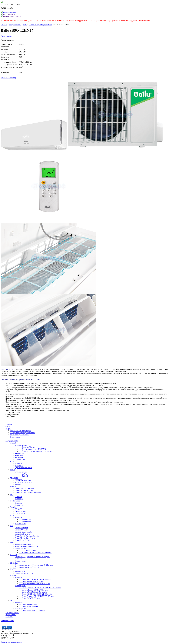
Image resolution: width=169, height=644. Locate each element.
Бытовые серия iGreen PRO (25, 544)
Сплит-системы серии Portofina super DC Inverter (34, 565)
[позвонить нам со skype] (11, 16)
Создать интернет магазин (11, 642)
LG (11, 495)
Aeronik (13, 443)
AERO (12, 515)
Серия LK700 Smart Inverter (25, 538)
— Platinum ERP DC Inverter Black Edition (35, 553)
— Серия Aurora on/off (28, 604)
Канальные (19, 455)
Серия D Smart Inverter (23, 532)
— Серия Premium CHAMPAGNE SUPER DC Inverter (40, 588)
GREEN (13, 569)
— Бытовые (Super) (26, 447)
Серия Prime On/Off (22, 540)
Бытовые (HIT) (20, 571)
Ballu (25, 25)
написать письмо (7, 621)
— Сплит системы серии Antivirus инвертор (36, 451)
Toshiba (13, 507)
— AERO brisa (25, 519)
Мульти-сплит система (23, 468)
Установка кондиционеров (20, 431)
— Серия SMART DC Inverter (30, 598)
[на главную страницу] (2, 2)
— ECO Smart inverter (27, 551)
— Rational (23, 476)
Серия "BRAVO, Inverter (24, 488)
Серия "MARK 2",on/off (24, 490)
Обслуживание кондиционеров (22, 433)
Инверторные (20, 513)
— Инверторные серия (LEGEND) (32, 449)
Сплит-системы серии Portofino (27, 567)
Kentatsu (13, 486)
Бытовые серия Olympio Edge (40, 25)
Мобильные (19, 453)
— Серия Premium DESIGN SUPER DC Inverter (37, 596)
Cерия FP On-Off (21, 528)
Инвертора (19, 466)
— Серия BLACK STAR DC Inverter (33, 590)
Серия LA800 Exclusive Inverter (27, 536)
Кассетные (19, 457)
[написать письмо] (8, 12)
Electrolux (14, 563)
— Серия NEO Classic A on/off (31, 582)
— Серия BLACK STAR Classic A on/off (35, 579)
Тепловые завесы (12, 613)
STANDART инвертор (23, 482)
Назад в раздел (6, 36)
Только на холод (21, 511)
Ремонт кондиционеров (19, 435)
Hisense (13, 575)
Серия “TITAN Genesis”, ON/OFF (28, 493)
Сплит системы (21, 445)
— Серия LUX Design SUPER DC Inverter (35, 594)
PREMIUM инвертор (23, 480)
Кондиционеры (15, 25)
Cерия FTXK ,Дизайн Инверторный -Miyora (32, 557)
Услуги (8, 429)
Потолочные (20, 459)
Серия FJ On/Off (21, 530)
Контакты (9, 617)
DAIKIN (13, 555)
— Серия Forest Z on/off (28, 606)
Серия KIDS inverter (22, 534)
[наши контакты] (8, 14)
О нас (8, 426)
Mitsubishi (14, 478)
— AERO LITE (25, 522)
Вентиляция (15, 437)
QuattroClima (15, 501)
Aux (11, 526)
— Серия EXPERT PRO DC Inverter (33, 592)
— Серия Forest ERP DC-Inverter (31, 611)
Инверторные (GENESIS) (25, 573)
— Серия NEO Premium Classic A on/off (34, 584)
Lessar (12, 470)
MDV (12, 600)
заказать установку (8, 78)
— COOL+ (23, 474)
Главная (4, 25)
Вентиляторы (11, 615)
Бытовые (18, 464)
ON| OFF (18, 509)
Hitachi (12, 461)
